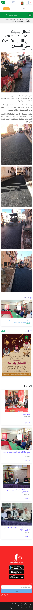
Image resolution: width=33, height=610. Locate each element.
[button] (4, 312)
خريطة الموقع (28, 584)
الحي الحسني (27, 20)
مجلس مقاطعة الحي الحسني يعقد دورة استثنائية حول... (18, 471)
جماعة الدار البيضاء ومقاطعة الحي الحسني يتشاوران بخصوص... (17, 509)
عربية (3, 2)
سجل (16, 571)
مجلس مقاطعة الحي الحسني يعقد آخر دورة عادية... (17, 434)
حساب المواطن (13, 15)
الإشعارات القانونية (17, 584)
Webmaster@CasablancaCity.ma (20, 587)
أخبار (20, 20)
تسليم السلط (26, 395)
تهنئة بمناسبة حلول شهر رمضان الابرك (20, 303)
